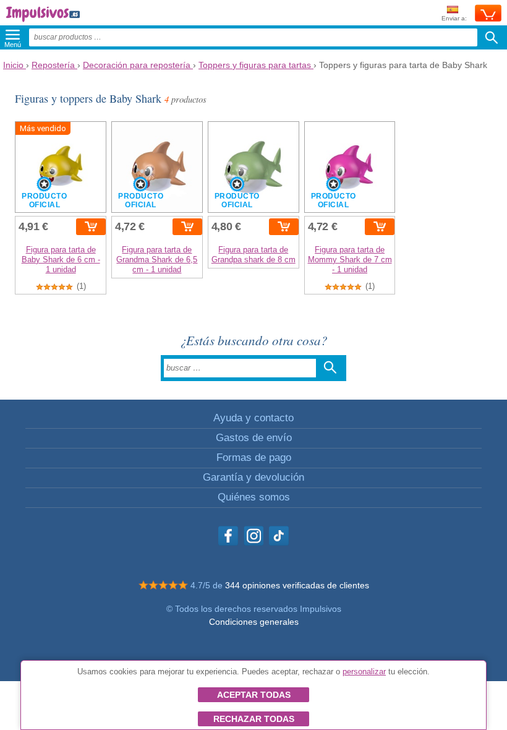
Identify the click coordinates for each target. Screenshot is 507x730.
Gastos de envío (254, 438)
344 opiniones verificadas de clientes (297, 585)
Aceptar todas (254, 695)
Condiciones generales (254, 622)
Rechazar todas (253, 719)
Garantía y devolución (253, 477)
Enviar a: (454, 18)
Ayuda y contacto (253, 418)
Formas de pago (253, 457)
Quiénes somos (254, 497)
